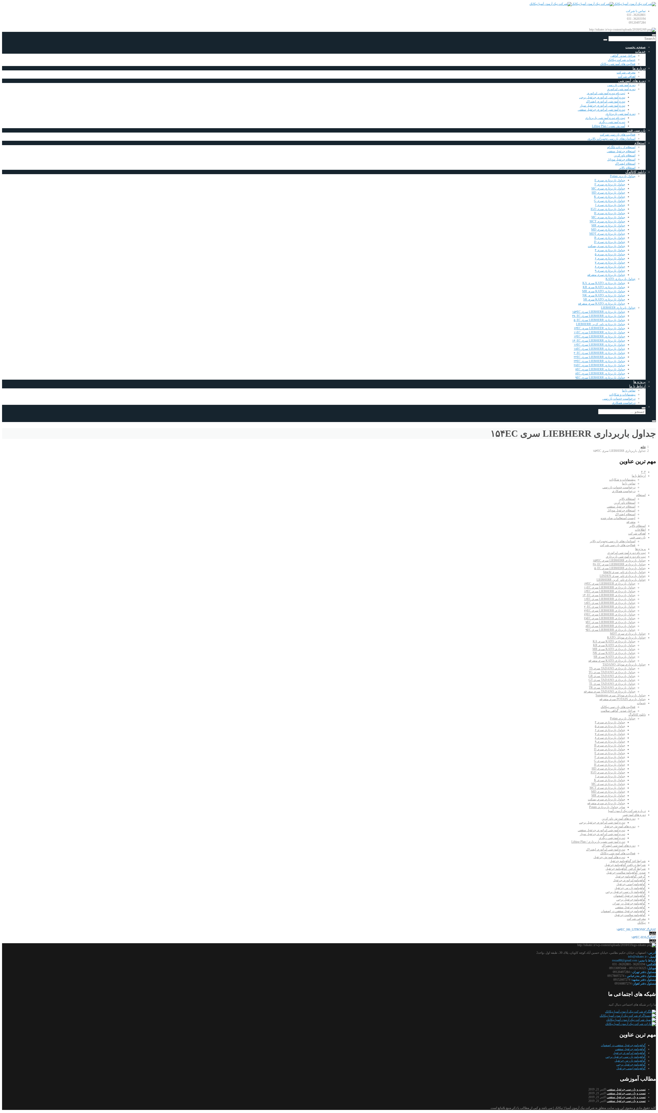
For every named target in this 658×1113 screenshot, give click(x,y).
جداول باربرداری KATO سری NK (603, 295)
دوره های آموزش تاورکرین (618, 818)
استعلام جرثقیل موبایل (621, 159)
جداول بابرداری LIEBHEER (618, 308)
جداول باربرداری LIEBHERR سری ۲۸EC (599, 365)
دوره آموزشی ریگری (612, 122)
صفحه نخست (635, 47)
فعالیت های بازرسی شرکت (617, 134)
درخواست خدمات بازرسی (618, 398)
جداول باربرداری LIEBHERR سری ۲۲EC (599, 357)
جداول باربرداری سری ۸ (610, 266)
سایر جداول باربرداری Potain (607, 807)
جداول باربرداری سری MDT (607, 234)
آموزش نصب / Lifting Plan (608, 126)
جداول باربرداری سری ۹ (610, 271)
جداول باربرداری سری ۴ (610, 250)
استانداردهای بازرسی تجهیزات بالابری (611, 139)
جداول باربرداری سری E (610, 180)
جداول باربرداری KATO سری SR (604, 299)
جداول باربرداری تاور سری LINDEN (623, 576)
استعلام (640, 143)
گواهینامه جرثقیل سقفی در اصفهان (623, 911)
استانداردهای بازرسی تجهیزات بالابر (612, 541)
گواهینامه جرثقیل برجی (631, 899)
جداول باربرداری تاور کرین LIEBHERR (600, 324)
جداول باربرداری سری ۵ (610, 254)
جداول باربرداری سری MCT (607, 221)
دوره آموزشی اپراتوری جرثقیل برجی (602, 97)
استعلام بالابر (627, 168)
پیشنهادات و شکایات (622, 394)
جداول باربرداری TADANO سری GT (612, 680)
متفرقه (630, 522)
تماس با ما (628, 390)
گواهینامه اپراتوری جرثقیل (629, 880)
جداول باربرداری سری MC (608, 188)
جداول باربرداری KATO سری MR (603, 291)
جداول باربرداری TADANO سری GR (611, 676)
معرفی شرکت (626, 72)
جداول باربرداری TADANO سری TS (612, 668)
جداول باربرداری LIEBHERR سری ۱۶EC (599, 345)
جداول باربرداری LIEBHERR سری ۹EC (600, 377)
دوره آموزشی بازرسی (621, 85)
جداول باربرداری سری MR (608, 225)
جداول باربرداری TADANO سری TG (612, 672)
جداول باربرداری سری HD (608, 192)
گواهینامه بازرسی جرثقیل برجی (626, 892)
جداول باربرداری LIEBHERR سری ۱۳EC (599, 336)
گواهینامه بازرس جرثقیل (630, 888)
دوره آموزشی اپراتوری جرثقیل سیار (602, 105)
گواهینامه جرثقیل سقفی (630, 907)
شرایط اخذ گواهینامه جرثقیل (628, 861)
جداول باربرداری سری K (609, 197)
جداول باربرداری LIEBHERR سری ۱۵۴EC (598, 312)
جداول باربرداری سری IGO (608, 209)
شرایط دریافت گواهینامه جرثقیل (625, 865)
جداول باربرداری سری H (609, 213)
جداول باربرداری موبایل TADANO (624, 664)
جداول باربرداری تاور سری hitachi (624, 572)
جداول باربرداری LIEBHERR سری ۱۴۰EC (598, 340)
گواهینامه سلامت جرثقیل (630, 915)
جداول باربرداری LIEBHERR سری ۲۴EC (599, 361)
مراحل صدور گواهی (622, 56)
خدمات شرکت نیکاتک (621, 60)
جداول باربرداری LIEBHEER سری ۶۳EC (599, 328)
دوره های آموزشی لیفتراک (618, 845)
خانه (643, 447)
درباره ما (639, 68)
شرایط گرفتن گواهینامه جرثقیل (626, 869)
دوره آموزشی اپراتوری (621, 89)
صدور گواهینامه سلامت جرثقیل (626, 872)
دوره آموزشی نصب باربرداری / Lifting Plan (598, 842)
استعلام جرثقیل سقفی (621, 151)
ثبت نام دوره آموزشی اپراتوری (606, 93)
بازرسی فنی (636, 130)
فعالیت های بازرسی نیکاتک (618, 707)
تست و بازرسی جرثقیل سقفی (626, 1089)
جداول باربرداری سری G (609, 201)
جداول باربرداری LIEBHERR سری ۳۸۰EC (598, 316)
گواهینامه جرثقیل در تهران (629, 903)
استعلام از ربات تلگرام (621, 147)
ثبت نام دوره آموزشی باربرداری (605, 118)
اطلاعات (640, 529)
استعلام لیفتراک (625, 163)
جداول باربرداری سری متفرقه (606, 275)
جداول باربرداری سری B (609, 238)
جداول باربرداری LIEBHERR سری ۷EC (600, 369)
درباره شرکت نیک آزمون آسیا (627, 811)
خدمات (640, 51)
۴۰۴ (643, 472)
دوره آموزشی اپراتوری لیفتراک (605, 101)
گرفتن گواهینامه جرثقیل (630, 876)
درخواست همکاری (623, 403)
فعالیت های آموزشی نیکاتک (617, 64)
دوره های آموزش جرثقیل (619, 826)
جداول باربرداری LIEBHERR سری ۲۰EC (599, 353)
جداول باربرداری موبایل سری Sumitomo (621, 695)
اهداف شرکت (626, 76)
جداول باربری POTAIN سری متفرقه (622, 699)
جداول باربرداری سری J (610, 205)
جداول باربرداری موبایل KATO (626, 637)
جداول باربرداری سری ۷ (610, 262)
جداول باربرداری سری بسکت (606, 246)
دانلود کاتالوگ (635, 172)
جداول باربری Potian (622, 176)
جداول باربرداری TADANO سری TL (612, 684)
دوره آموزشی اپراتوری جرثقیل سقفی (601, 109)
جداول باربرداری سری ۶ (610, 258)
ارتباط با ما (637, 386)
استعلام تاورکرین (624, 155)
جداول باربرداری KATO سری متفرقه (601, 303)
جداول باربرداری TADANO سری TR (612, 687)
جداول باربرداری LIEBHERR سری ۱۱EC (599, 332)
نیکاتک (641, 922)
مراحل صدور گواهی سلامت (618, 711)
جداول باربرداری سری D (609, 242)
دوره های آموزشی (632, 81)
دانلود (652, 933)
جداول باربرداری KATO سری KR (604, 287)
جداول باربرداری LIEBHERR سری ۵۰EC (599, 320)
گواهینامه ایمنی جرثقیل (631, 884)
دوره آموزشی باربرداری (620, 114)
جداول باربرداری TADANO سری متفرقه (609, 691)
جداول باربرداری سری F (610, 184)
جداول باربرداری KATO (620, 279)
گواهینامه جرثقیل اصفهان (630, 895)
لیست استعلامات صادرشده (618, 518)
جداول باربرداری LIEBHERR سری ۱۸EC (599, 349)
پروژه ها (639, 382)
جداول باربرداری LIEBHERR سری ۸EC (600, 373)
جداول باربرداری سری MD (608, 229)
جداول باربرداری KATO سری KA (603, 283)
